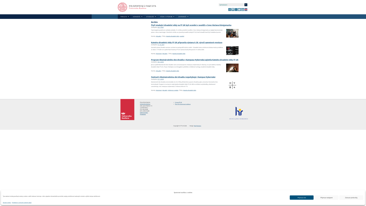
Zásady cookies (7, 202)
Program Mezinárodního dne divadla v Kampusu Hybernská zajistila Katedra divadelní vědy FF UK (194, 59)
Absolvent (159, 53)
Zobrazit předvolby (351, 198)
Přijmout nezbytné (326, 198)
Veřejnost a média (173, 90)
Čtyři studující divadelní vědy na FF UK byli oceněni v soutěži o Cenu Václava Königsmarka (191, 25)
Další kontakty (144, 112)
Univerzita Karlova (145, 104)
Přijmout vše (302, 198)
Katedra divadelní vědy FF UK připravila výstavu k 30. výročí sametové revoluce (186, 42)
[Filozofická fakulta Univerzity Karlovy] (137, 7)
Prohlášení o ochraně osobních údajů (21, 202)
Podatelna (143, 114)
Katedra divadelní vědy (172, 36)
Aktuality (158, 36)
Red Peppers (197, 126)
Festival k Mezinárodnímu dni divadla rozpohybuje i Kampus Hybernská (183, 77)
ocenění (182, 36)
